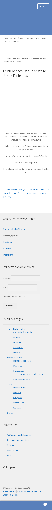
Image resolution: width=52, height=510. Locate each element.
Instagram (8, 254)
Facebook (7, 242)
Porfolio (10, 384)
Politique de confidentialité (19, 435)
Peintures (17, 366)
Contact (17, 408)
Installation (18, 402)
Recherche (26, 505)
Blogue (10, 413)
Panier (9, 455)
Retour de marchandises (18, 440)
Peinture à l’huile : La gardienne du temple (38, 191)
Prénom (7, 278)
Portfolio (16, 58)
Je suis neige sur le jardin (31, 374)
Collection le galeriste (23, 332)
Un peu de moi (19, 387)
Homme (17, 342)
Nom (5, 287)
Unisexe (16, 352)
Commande (12, 445)
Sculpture (17, 397)
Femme (16, 337)
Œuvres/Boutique (14, 357)
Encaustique (18, 371)
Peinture (17, 392)
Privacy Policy (9, 491)
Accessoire (18, 347)
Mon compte (12, 450)
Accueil (8, 58)
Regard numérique (21, 379)
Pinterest (7, 248)
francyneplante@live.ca (14, 229)
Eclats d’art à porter (16, 329)
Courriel (7, 296)
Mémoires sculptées (22, 360)
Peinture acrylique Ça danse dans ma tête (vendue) (14, 193)
